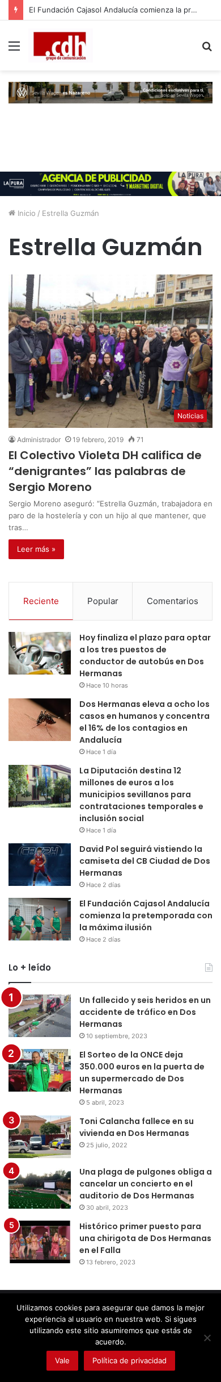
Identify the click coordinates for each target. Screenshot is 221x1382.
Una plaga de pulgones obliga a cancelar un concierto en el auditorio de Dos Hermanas (145, 1183)
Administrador (39, 439)
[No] (206, 1337)
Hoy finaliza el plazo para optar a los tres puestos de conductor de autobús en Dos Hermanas (145, 655)
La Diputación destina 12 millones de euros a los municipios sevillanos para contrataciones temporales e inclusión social (141, 794)
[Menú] (14, 50)
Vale (62, 1360)
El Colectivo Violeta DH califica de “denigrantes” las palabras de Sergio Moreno (105, 471)
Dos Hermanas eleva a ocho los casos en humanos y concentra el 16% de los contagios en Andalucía (144, 722)
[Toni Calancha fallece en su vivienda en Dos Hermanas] (39, 1136)
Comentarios (172, 601)
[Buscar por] (206, 50)
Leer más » (36, 548)
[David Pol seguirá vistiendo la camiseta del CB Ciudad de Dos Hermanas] (39, 864)
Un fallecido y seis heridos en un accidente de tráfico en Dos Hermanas (145, 1012)
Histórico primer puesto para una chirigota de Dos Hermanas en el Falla (145, 1238)
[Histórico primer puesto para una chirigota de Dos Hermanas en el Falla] (39, 1242)
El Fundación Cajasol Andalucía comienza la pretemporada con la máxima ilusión (145, 915)
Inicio (25, 213)
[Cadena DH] (60, 45)
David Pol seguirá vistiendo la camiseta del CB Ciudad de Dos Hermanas (144, 861)
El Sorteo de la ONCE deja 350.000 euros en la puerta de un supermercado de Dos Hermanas (142, 1072)
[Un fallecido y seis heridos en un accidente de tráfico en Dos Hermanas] (39, 1015)
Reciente (41, 601)
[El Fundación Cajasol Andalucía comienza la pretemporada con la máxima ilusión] (39, 919)
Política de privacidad (129, 1360)
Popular (102, 601)
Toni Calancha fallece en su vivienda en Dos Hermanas (136, 1127)
